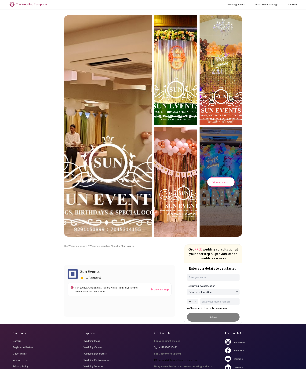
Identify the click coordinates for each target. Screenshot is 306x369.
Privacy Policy (20, 366)
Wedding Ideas (92, 340)
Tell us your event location (201, 285)
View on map (161, 289)
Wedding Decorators (99, 245)
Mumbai (116, 245)
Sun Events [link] (128, 245)
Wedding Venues (236, 4)
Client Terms (20, 353)
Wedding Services (93, 366)
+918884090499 (167, 347)
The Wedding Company (75, 245)
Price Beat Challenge (266, 4)
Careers (17, 340)
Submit (213, 317)
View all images (220, 181)
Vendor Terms (20, 359)
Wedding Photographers (97, 359)
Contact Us (162, 333)
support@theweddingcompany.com (178, 359)
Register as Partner (23, 347)
